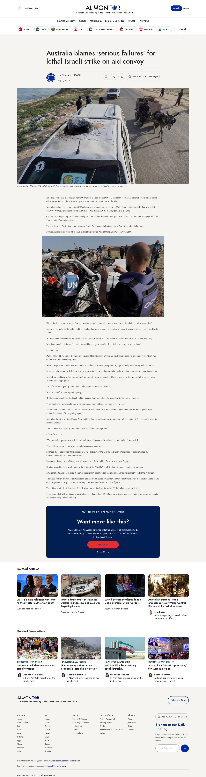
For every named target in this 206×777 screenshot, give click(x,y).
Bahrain (48, 726)
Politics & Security (66, 21)
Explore (131, 21)
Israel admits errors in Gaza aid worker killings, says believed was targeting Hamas (80, 603)
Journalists (132, 722)
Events (37, 8)
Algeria (48, 751)
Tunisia (47, 744)
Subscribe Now (178, 700)
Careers (131, 729)
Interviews (144, 21)
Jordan (47, 718)
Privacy (106, 552)
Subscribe (176, 8)
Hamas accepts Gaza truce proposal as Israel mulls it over (79, 667)
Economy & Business (114, 21)
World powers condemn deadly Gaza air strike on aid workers (123, 601)
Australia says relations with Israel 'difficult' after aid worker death (36, 601)
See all (183, 29)
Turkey (20, 718)
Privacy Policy (106, 722)
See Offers (103, 544)
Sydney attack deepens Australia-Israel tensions (36, 667)
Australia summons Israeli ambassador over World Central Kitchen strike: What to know (167, 603)
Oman (47, 722)
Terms (99, 552)
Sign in (186, 8)
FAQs (102, 726)
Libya (47, 736)
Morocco (48, 747)
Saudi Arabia (22, 722)
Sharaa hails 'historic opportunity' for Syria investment (167, 667)
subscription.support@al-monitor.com (65, 760)
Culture (82, 21)
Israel (19, 733)
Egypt (19, 740)
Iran (18, 726)
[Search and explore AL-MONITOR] (19, 8)
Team (130, 726)
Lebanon (20, 747)
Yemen (47, 733)
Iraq (46, 715)
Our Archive (77, 733)
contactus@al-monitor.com (55, 766)
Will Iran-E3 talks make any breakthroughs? (120, 667)
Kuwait (47, 729)
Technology (96, 21)
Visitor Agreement (107, 718)
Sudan (47, 740)
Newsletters (28, 8)
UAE (19, 729)
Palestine (20, 736)
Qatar (19, 744)
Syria (19, 751)
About (130, 718)
